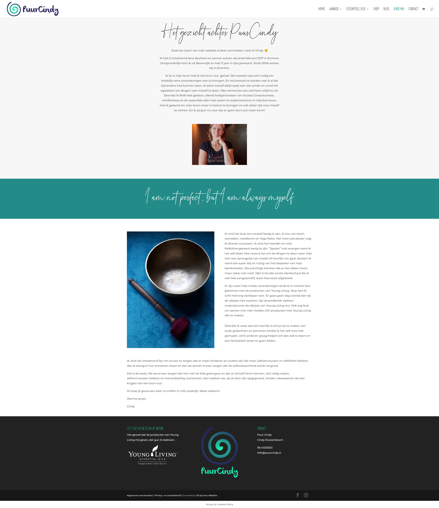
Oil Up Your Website (206, 495)
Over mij (399, 9)
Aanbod (334, 9)
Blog (386, 9)
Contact (413, 9)
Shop (376, 9)
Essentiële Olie (356, 9)
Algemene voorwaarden (140, 495)
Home (321, 9)
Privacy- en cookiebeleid (168, 495)
